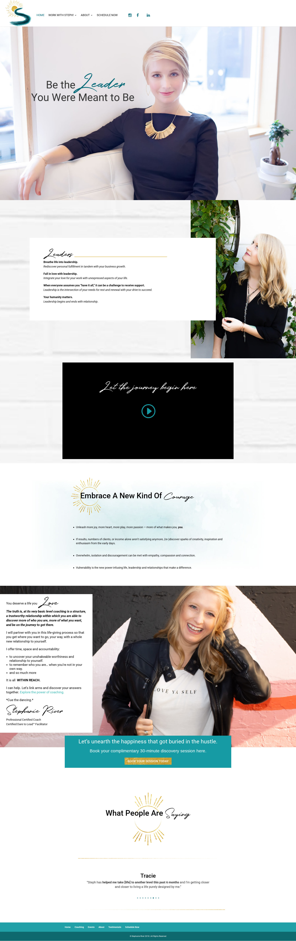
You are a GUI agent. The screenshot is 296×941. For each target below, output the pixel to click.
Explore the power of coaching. (42, 692)
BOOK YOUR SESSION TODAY (148, 761)
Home (40, 15)
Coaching (79, 927)
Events (91, 927)
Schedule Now (107, 15)
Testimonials (114, 927)
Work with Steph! (61, 15)
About (85, 15)
